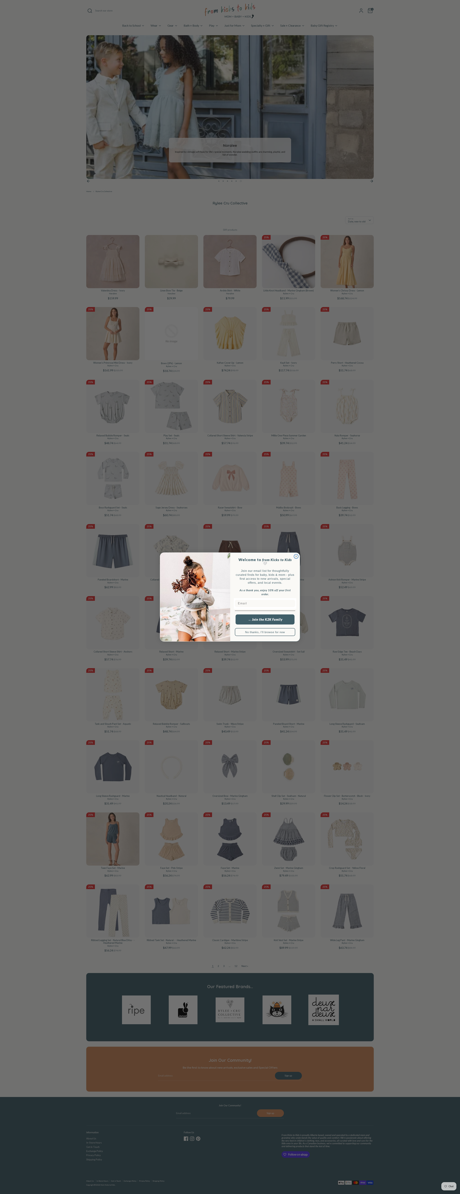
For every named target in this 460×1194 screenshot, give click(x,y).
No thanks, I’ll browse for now (265, 632)
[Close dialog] (296, 556)
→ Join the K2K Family (265, 619)
